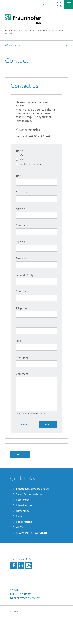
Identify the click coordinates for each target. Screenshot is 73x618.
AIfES (19, 527)
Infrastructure (24, 505)
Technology (22, 499)
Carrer (20, 516)
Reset (25, 424)
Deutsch (43, 4)
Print (20, 454)
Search (59, 4)
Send (48, 424)
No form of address (31, 164)
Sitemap (15, 590)
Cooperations (24, 521)
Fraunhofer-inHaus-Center (31, 532)
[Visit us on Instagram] (28, 565)
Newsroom (22, 510)
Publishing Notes (20, 594)
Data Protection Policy (25, 598)
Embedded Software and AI (32, 488)
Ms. (22, 160)
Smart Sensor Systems (29, 494)
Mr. (22, 155)
